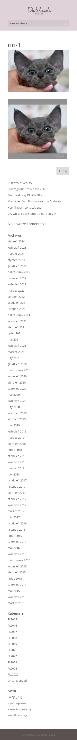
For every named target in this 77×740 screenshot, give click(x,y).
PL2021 (12, 650)
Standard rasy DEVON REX (25, 195)
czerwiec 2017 (17, 499)
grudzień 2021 (17, 303)
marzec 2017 (16, 511)
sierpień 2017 (17, 493)
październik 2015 (19, 560)
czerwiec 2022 (17, 278)
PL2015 (12, 619)
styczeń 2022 (16, 297)
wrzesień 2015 (17, 566)
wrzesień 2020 (17, 376)
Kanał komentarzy (19, 709)
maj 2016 (14, 548)
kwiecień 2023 (17, 247)
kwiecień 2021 (17, 346)
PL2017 (12, 632)
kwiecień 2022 (17, 284)
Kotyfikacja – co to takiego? (25, 207)
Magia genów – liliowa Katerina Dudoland (35, 201)
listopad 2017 (16, 486)
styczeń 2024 (16, 241)
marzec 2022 (16, 290)
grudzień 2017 (17, 480)
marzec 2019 (16, 437)
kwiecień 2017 (17, 505)
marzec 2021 (16, 352)
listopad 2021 (16, 309)
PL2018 (12, 638)
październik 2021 (19, 315)
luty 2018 (14, 474)
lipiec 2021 (15, 333)
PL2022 (12, 656)
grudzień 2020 (17, 364)
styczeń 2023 (16, 260)
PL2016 (12, 625)
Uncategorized (17, 680)
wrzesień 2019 (17, 413)
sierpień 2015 (17, 572)
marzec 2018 (16, 468)
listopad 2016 (16, 529)
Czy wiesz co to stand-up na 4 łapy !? (32, 214)
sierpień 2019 (17, 419)
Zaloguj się (15, 697)
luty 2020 (14, 407)
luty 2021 (14, 358)
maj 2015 (14, 591)
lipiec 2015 (15, 578)
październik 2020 (19, 370)
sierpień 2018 (17, 444)
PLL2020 (13, 674)
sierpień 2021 (17, 327)
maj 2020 (14, 394)
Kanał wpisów (17, 703)
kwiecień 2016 (17, 554)
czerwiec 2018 (17, 456)
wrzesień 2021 (17, 321)
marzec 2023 (16, 254)
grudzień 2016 (17, 523)
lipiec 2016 (15, 536)
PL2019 (12, 644)
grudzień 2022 (17, 266)
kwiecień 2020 (17, 401)
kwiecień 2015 (17, 597)
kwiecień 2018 (17, 462)
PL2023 (12, 662)
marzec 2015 (16, 603)
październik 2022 (19, 272)
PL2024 (12, 668)
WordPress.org (17, 715)
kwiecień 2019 (17, 431)
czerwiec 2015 (17, 585)
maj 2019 (14, 425)
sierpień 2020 (17, 382)
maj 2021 (14, 339)
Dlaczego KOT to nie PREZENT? (28, 189)
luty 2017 (14, 517)
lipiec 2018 (15, 450)
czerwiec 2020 (17, 389)
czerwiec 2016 (17, 542)
